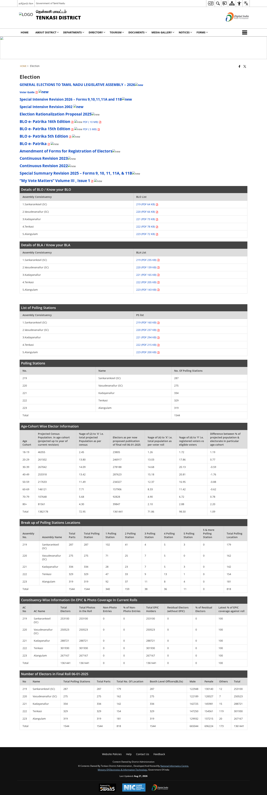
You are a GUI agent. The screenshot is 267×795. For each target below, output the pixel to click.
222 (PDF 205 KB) (146, 282)
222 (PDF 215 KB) (146, 344)
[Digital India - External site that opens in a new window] (233, 24)
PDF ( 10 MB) (91, 122)
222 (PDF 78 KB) (146, 226)
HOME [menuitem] (25, 32)
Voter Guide (27, 92)
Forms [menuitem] (201, 32)
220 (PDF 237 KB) (146, 330)
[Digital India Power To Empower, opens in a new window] (160, 788)
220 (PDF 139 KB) (146, 267)
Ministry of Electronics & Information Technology (122, 769)
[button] (245, 32)
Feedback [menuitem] (159, 754)
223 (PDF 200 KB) (146, 352)
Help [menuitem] (129, 754)
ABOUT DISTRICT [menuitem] (45, 32)
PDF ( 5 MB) (90, 129)
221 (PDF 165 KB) (146, 274)
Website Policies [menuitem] (112, 754)
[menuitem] (210, 3)
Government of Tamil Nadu (50, 3)
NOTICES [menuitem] (184, 32)
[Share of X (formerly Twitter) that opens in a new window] (244, 66)
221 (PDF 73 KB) (146, 219)
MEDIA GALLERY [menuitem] (161, 32)
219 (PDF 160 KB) (146, 322)
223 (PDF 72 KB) (146, 234)
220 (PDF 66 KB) (146, 211)
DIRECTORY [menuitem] (96, 32)
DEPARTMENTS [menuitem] (72, 32)
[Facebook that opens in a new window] (239, 66)
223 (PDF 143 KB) (146, 289)
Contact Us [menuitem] (142, 754)
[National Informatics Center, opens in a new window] (134, 788)
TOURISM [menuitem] (116, 32)
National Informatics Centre (174, 765)
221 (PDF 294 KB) (146, 337)
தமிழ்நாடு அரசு (26, 3)
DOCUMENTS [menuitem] (136, 32)
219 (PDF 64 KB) (146, 204)
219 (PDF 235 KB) (146, 260)
